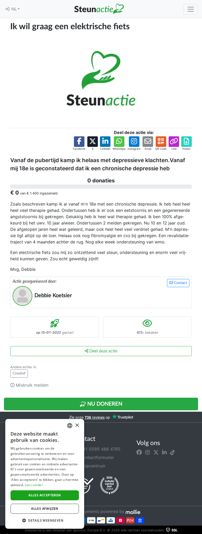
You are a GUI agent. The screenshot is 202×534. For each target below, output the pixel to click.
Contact (180, 283)
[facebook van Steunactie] (139, 452)
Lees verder (34, 485)
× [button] (77, 425)
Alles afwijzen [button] (44, 508)
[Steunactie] (99, 9)
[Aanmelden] (7, 9)
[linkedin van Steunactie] (164, 452)
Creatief (19, 373)
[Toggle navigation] (190, 9)
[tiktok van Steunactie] (172, 452)
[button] (79, 143)
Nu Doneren (104, 404)
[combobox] (69, 425)
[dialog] (44, 474)
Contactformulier (96, 457)
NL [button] (14, 9)
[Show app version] (198, 530)
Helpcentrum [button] (92, 465)
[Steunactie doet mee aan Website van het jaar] (109, 485)
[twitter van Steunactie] (156, 452)
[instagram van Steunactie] (147, 452)
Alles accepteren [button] (44, 495)
